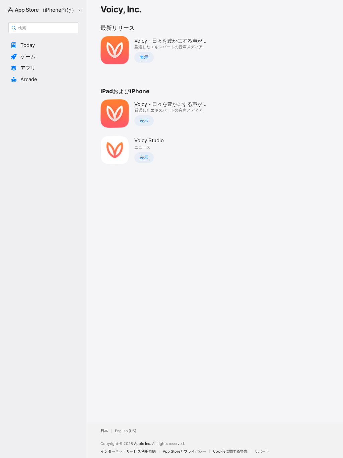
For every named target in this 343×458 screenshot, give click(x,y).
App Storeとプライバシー (184, 451)
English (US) (125, 431)
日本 (104, 431)
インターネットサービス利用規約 (128, 451)
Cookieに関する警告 (230, 451)
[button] (43, 45)
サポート (262, 451)
